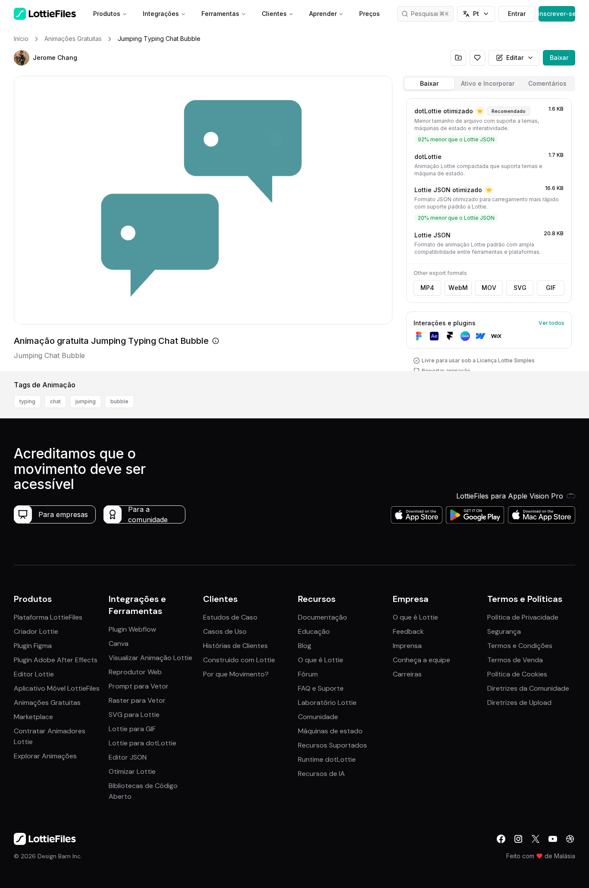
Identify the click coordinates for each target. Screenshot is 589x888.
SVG (520, 287)
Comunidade (318, 716)
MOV (489, 287)
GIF (551, 287)
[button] (21, 57)
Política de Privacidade (522, 617)
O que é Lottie (320, 659)
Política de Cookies (517, 674)
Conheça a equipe (421, 659)
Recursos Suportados (332, 745)
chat (55, 401)
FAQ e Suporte (321, 688)
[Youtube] (553, 839)
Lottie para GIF (132, 728)
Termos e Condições (519, 645)
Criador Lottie (36, 631)
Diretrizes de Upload (519, 702)
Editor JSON (128, 757)
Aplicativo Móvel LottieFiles (57, 688)
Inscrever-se (557, 13)
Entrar (517, 13)
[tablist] (489, 83)
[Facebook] (501, 839)
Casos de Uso (225, 631)
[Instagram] (518, 839)
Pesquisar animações (432, 13)
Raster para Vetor (137, 700)
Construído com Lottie (239, 659)
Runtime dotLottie (327, 759)
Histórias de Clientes (235, 645)
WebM (458, 287)
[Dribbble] (570, 839)
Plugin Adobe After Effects (55, 659)
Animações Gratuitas (47, 702)
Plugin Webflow (132, 629)
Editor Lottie (34, 674)
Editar (514, 57)
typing (27, 401)
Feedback (408, 631)
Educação (314, 631)
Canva (118, 643)
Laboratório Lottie (327, 702)
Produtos (106, 13)
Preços (369, 13)
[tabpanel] (489, 233)
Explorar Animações (45, 755)
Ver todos (551, 323)
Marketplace (33, 716)
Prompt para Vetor (139, 686)
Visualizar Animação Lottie (150, 657)
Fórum (308, 674)
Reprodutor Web (135, 671)
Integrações (161, 13)
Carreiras (407, 674)
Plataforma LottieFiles (48, 617)
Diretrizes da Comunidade (528, 688)
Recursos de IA (321, 773)
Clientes (274, 13)
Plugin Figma (33, 645)
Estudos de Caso (230, 617)
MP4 (427, 287)
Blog (304, 645)
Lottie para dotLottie (142, 743)
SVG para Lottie (134, 714)
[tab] (429, 84)
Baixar (559, 57)
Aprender (323, 13)
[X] (535, 839)
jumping (85, 401)
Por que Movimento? (236, 674)
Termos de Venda (515, 659)
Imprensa (407, 645)
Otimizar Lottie (132, 771)
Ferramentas (220, 13)
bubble (119, 401)
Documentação (322, 617)
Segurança (504, 631)
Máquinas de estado (330, 730)
